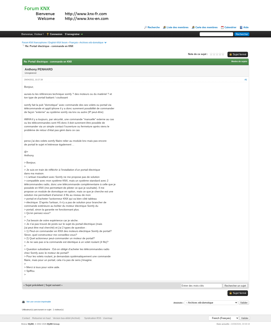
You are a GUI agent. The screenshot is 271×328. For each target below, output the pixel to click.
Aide (246, 27)
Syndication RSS (92, 318)
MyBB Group (53, 324)
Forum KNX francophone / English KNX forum (44, 42)
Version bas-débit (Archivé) (66, 318)
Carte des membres (206, 27)
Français (73, 42)
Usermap (107, 318)
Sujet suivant (53, 285)
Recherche (154, 27)
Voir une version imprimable (38, 302)
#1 (246, 79)
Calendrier (230, 27)
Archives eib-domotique (91, 42)
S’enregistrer (72, 34)
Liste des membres (177, 27)
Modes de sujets (239, 61)
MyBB (31, 324)
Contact (26, 318)
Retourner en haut (41, 318)
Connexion (56, 34)
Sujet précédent (34, 285)
